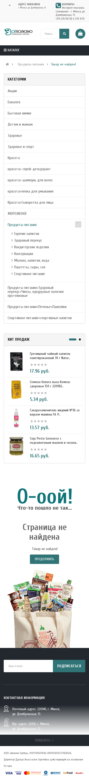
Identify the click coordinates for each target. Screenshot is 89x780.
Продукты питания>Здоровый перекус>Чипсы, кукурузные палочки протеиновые (36, 291)
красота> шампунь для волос (30, 180)
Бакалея (14, 102)
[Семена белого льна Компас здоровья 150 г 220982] (16, 389)
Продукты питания (31, 64)
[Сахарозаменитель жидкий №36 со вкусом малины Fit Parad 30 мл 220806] (16, 418)
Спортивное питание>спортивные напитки (40, 318)
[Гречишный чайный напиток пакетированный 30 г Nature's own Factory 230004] (16, 361)
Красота (14, 158)
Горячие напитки (26, 233)
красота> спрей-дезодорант (29, 169)
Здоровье (15, 135)
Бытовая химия (19, 113)
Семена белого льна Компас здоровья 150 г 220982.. (50, 384)
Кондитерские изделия (31, 247)
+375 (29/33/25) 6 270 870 (70, 18)
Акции (12, 91)
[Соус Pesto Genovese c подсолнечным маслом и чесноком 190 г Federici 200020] (16, 446)
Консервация (23, 253)
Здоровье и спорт (21, 146)
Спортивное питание (29, 274)
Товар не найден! (63, 64)
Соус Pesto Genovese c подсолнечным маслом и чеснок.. (54, 440)
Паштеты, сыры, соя (29, 267)
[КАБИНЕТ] (8, 5)
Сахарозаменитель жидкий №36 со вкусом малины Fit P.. (55, 412)
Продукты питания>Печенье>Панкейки (37, 307)
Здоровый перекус (28, 240)
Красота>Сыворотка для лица (30, 202)
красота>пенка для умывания (30, 191)
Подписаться (69, 666)
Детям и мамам (20, 124)
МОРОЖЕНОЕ (17, 213)
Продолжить (44, 559)
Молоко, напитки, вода (31, 260)
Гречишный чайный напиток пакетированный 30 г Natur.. (50, 356)
